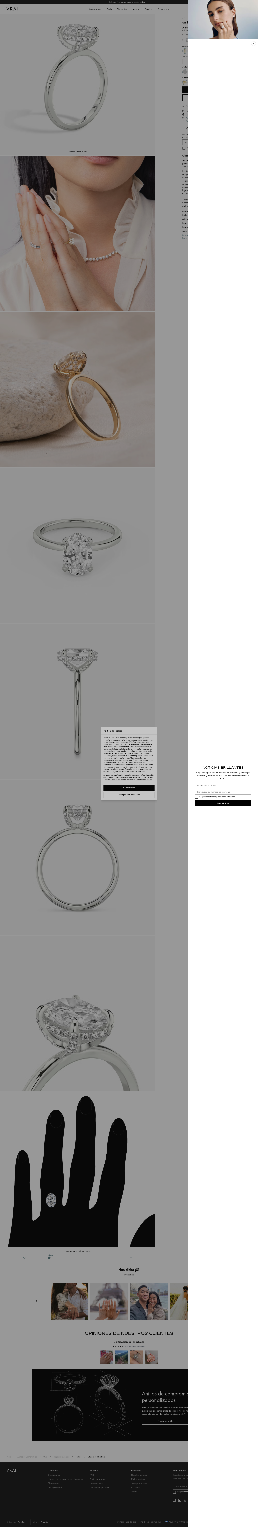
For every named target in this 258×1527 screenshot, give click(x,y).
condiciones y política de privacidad (220, 796)
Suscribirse (223, 803)
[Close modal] (129, 763)
